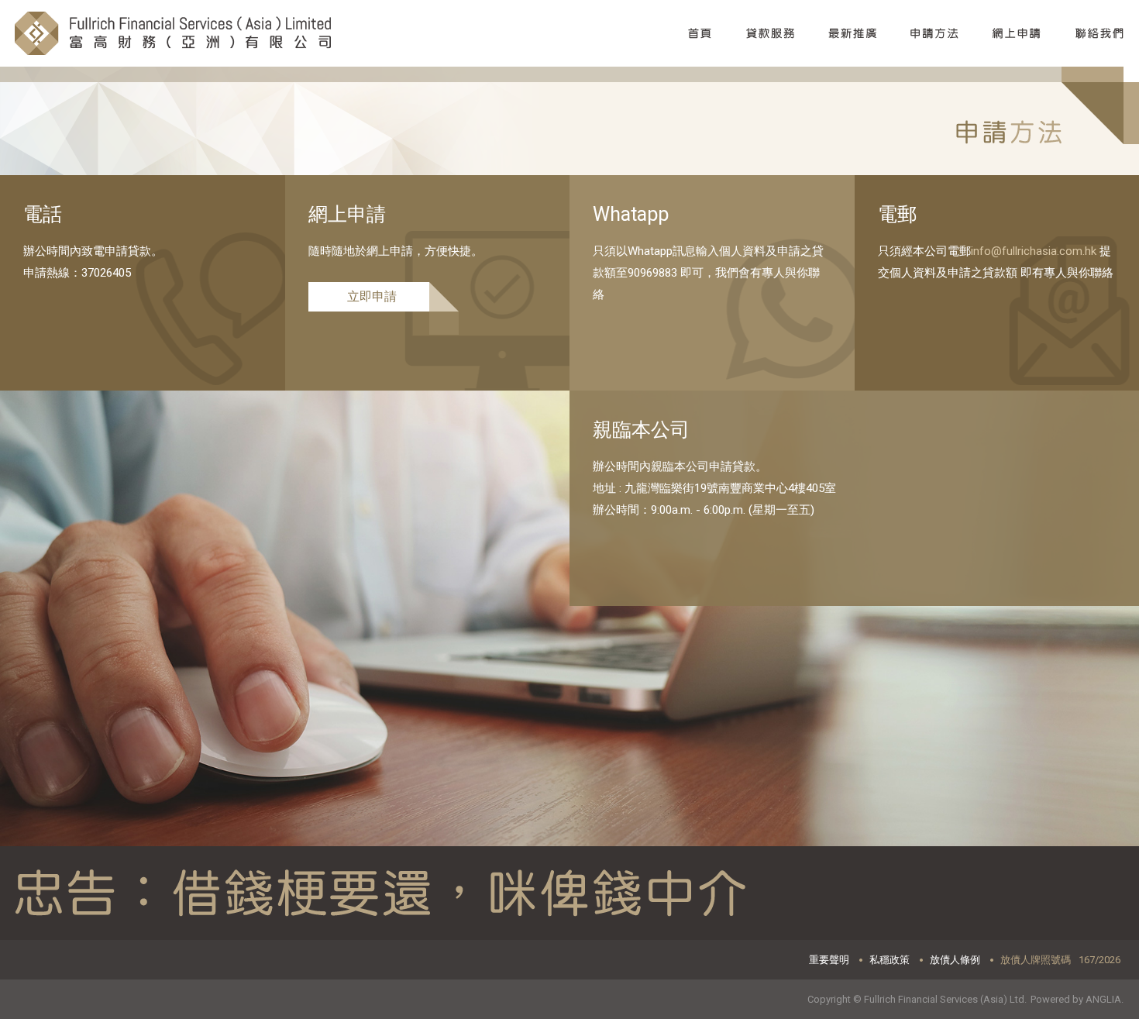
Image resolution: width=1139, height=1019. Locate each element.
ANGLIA (1103, 999)
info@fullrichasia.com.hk (1033, 251)
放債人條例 (955, 960)
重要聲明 (829, 960)
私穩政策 (889, 960)
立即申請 (372, 296)
